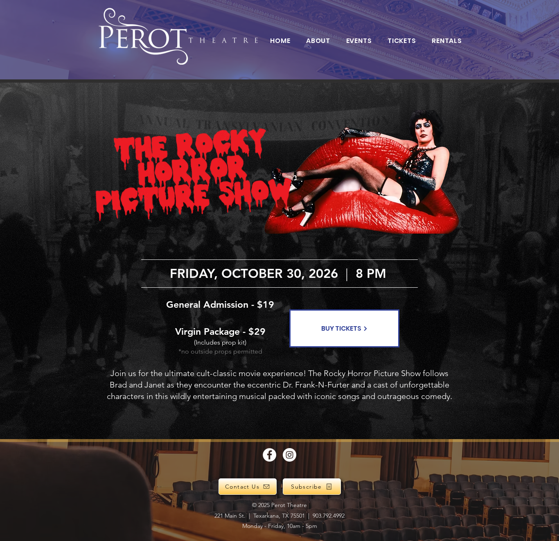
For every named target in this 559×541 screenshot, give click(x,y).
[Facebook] (269, 455)
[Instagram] (289, 455)
